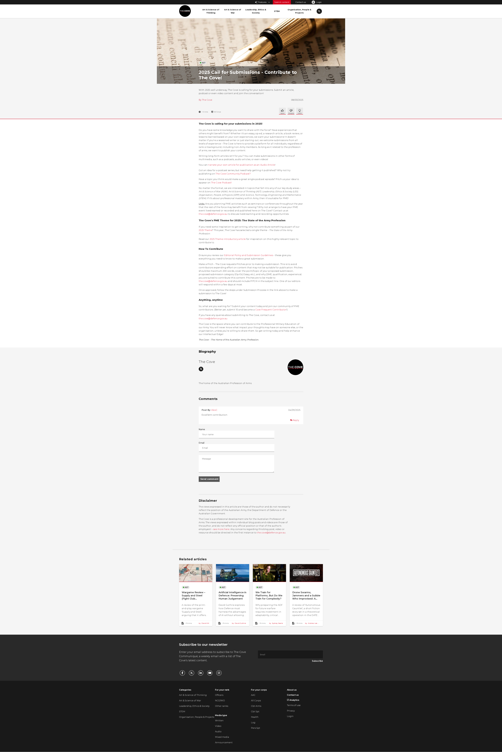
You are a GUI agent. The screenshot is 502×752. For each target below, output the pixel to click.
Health (254, 717)
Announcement (224, 742)
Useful (291, 111)
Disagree (299, 111)
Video (218, 726)
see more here (221, 529)
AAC (253, 695)
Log (253, 722)
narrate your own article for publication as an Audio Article (241, 165)
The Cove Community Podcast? (233, 174)
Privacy (291, 711)
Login (290, 716)
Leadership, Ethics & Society (194, 706)
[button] (319, 11)
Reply (296, 420)
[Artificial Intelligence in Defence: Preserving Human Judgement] (232, 595)
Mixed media (222, 737)
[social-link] (201, 369)
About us (292, 690)
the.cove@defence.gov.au (213, 214)
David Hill (204, 623)
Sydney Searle (276, 623)
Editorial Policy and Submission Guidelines (248, 255)
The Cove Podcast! (221, 182)
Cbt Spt (255, 711)
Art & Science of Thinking (193, 695)
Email (201, 443)
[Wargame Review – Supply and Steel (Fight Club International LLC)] (195, 595)
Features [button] (262, 2)
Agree (282, 111)
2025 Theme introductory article (228, 239)
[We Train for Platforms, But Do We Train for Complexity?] (269, 595)
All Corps (256, 700)
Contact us (300, 2)
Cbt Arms (256, 706)
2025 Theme (205, 230)
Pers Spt (255, 728)
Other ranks (221, 706)
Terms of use (294, 705)
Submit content (281, 2)
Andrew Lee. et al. (312, 623)
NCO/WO (220, 700)
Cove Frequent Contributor (270, 309)
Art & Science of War (190, 700)
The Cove (207, 100)
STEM (182, 711)
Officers (219, 695)
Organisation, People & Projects (196, 717)
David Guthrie (239, 623)
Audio (218, 731)
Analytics (294, 700)
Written (219, 720)
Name (202, 429)
